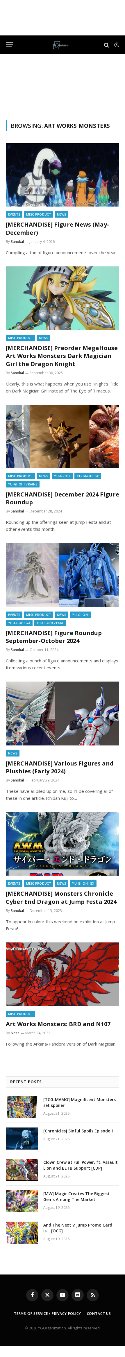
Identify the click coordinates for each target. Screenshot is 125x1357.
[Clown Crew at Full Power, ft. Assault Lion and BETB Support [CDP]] (22, 1170)
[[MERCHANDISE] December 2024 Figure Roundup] (62, 436)
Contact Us (99, 1313)
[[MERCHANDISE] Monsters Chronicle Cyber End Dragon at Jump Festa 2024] (62, 844)
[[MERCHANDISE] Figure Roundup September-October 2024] (62, 575)
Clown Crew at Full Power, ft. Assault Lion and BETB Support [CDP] (80, 1165)
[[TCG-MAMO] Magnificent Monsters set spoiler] (22, 1107)
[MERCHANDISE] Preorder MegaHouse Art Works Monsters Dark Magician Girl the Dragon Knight (62, 356)
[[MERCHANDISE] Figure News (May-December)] (62, 175)
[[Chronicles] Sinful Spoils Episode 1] (22, 1138)
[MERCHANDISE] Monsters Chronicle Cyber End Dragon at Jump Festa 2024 (61, 897)
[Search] (106, 44)
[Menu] (9, 44)
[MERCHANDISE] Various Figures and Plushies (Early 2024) (60, 767)
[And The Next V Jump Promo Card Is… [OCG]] (22, 1233)
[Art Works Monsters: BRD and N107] (62, 974)
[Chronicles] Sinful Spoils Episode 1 (78, 1131)
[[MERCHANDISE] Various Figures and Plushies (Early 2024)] (62, 713)
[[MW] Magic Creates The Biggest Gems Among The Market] (22, 1201)
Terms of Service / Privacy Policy (47, 1313)
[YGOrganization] (60, 44)
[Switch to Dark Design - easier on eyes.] (116, 45)
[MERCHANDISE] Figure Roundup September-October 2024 (54, 637)
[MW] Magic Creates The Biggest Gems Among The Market (76, 1196)
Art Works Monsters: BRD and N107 (58, 1024)
